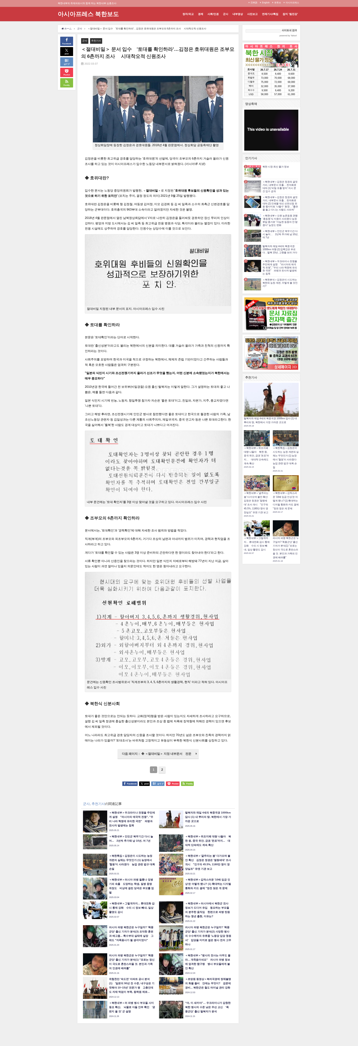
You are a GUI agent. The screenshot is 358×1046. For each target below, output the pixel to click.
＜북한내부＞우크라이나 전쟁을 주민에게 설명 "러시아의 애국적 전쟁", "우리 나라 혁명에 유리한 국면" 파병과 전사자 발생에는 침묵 (280, 267)
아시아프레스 (292, 2)
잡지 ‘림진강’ (290, 14)
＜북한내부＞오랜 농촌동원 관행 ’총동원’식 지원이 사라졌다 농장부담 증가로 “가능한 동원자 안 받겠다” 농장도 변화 (280, 220)
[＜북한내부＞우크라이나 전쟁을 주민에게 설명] (252, 265)
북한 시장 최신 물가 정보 (276, 166)
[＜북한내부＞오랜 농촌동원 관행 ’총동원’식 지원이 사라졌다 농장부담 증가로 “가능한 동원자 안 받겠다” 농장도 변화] (252, 220)
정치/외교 (188, 14)
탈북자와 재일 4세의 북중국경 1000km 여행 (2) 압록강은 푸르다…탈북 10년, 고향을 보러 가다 (280, 249)
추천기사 (96, 40)
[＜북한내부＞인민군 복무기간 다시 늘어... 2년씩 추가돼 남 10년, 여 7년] (252, 235)
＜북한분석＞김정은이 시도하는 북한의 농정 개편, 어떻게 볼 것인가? (280, 282)
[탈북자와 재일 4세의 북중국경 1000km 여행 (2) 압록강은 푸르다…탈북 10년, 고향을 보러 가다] (252, 250)
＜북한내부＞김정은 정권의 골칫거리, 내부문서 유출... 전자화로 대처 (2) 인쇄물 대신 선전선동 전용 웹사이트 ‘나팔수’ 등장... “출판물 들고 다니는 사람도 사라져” (280, 203)
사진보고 (252, 14)
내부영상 (238, 14)
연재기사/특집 (270, 14)
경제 (200, 14)
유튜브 (277, 2)
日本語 (254, 2)
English (266, 2)
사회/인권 (213, 14)
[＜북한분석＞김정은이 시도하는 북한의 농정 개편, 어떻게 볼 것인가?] (252, 284)
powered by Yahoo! (288, 36)
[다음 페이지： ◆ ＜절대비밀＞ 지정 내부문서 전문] (158, 758)
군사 (225, 14)
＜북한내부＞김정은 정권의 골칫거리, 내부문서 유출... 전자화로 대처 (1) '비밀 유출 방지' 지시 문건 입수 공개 (280, 186)
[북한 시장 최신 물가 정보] (252, 171)
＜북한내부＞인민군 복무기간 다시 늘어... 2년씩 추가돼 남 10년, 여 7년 (280, 234)
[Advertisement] (271, 621)
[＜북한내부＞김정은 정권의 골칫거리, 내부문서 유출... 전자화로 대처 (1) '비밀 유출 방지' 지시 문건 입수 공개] (252, 186)
